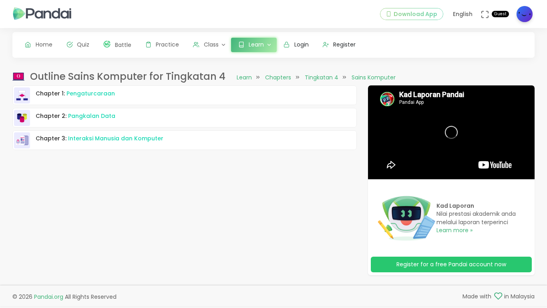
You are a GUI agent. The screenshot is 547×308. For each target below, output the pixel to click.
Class (211, 45)
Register (344, 45)
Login (301, 45)
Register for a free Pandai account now (451, 264)
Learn (244, 77)
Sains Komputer (374, 77)
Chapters (278, 77)
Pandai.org (48, 297)
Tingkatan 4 (321, 77)
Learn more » (454, 230)
